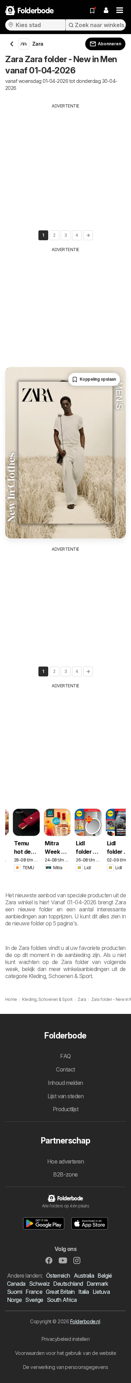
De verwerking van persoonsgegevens (65, 1367)
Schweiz (39, 1283)
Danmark (97, 1283)
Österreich (58, 1275)
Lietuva (101, 1291)
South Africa (62, 1299)
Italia (83, 1291)
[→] (88, 235)
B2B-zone (65, 1174)
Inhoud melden (65, 1082)
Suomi (14, 1291)
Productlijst (66, 1109)
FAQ (65, 1056)
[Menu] (120, 11)
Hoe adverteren (65, 1161)
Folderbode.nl (85, 1321)
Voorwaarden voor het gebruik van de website (65, 1353)
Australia (84, 1275)
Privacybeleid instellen (65, 1339)
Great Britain (60, 1291)
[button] (106, 11)
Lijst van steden (66, 1096)
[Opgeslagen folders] (92, 11)
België (104, 1275)
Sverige (34, 1299)
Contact (65, 1069)
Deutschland (68, 1283)
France (34, 1291)
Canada (16, 1283)
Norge (14, 1299)
